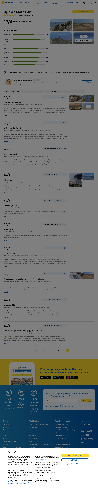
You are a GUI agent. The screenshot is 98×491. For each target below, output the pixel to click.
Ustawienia (78, 460)
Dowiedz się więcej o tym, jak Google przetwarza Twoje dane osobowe (19, 482)
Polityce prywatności (41, 459)
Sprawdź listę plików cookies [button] (75, 464)
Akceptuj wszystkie (76, 456)
